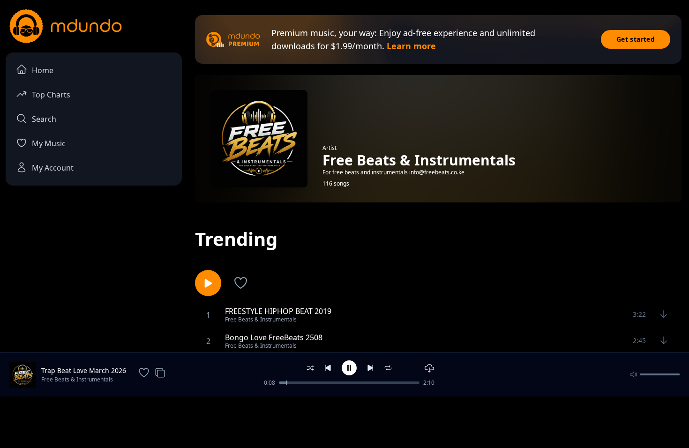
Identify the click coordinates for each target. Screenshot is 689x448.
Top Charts (51, 95)
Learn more (411, 46)
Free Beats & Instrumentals (77, 379)
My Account (53, 168)
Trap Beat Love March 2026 (83, 370)
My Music (49, 143)
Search (44, 119)
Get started (635, 39)
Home (42, 70)
